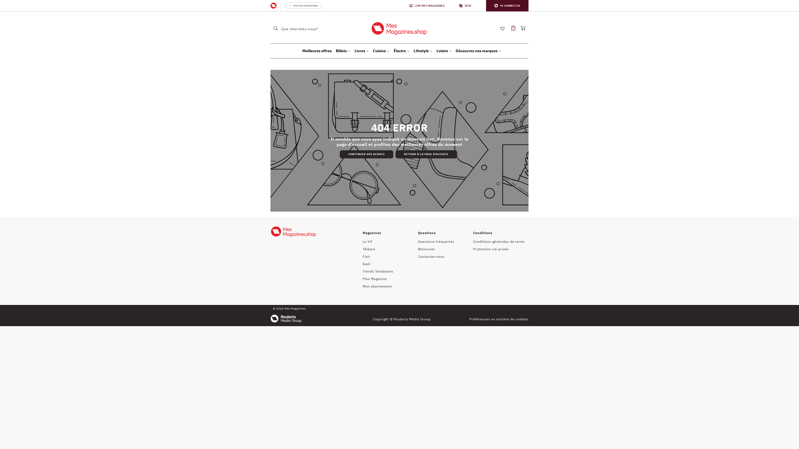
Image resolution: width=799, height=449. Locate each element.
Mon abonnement (377, 286)
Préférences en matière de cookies (499, 319)
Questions (427, 233)
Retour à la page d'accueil (426, 154)
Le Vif (367, 241)
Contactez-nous (431, 256)
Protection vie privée (491, 249)
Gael (366, 264)
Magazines (372, 233)
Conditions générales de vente (499, 241)
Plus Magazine (375, 279)
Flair (366, 256)
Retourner (426, 249)
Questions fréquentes (436, 241)
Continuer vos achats (366, 154)
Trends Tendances (378, 271)
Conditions (482, 233)
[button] (507, 5)
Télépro (369, 249)
